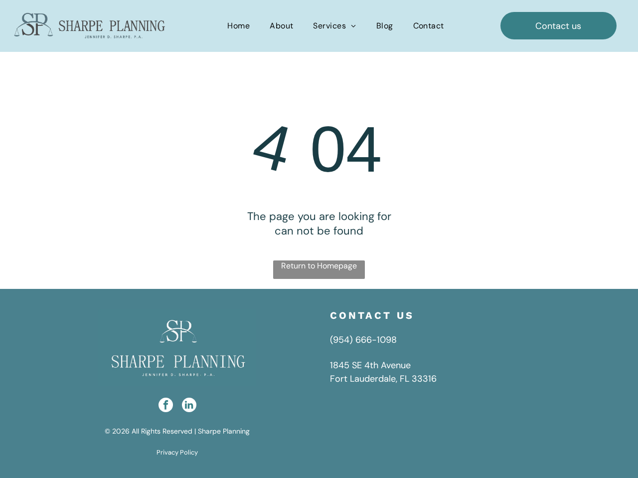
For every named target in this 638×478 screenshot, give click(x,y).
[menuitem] (238, 25)
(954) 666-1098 (363, 340)
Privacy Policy (177, 452)
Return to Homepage (319, 265)
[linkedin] (189, 406)
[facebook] (166, 406)
